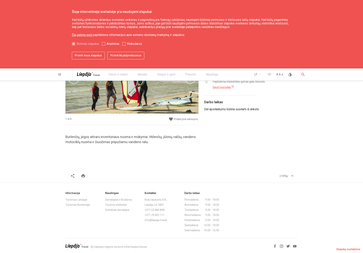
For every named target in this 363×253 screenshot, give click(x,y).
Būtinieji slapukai (88, 44)
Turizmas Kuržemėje (77, 204)
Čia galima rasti (82, 35)
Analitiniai (113, 44)
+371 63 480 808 (154, 209)
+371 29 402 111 (154, 215)
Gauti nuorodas (223, 87)
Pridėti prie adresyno (183, 119)
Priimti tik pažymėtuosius (125, 55)
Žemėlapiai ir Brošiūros (118, 199)
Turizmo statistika (116, 204)
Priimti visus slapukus (88, 55)
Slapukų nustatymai (348, 249)
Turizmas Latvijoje (76, 199)
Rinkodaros (134, 44)
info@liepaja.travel (156, 220)
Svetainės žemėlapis (117, 209)
